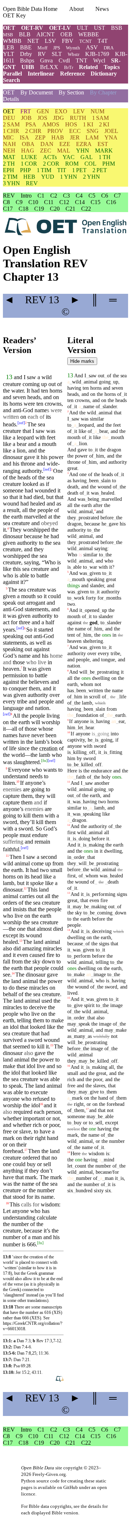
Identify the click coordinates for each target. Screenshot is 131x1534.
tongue (108, 659)
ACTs (50, 157)
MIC (8, 137)
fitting (114, 752)
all (69, 505)
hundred (82, 1190)
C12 (64, 202)
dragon (114, 450)
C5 (91, 195)
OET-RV (32, 28)
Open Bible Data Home (30, 9)
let (79, 727)
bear (102, 431)
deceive (38, 1007)
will (83, 672)
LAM (92, 137)
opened (90, 610)
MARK (104, 150)
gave (52, 974)
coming (103, 913)
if (117, 740)
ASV (92, 47)
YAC (69, 157)
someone (76, 1116)
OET (9, 28)
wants (50, 770)
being (92, 499)
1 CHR (11, 131)
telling (24, 1020)
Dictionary (104, 73)
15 (51, 1045)
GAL (86, 157)
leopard (25, 437)
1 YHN (68, 177)
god (94, 622)
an (113, 721)
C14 (80, 202)
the (116, 375)
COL (90, 164)
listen (9, 783)
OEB (66, 34)
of (107, 375)
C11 (48, 202)
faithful (11, 849)
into (115, 733)
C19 (39, 209)
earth (17, 517)
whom (86, 684)
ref (21, 422)
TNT (81, 60)
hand (52, 1138)
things (73, 585)
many (78, 1036)
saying (31, 562)
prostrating (107, 672)
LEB (8, 47)
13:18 (8, 1307)
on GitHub (67, 1487)
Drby (26, 54)
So (29, 629)
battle (42, 575)
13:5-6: (9, 1353)
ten (86, 388)
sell (97, 1122)
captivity (76, 740)
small (72, 1073)
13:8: (7, 1365)
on (92, 394)
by (79, 758)
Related (88, 67)
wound (34, 935)
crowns (53, 404)
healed (37, 503)
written (94, 690)
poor (97, 1079)
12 (25, 888)
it (54, 688)
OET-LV (60, 28)
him (99, 456)
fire (50, 955)
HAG (27, 150)
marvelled (35, 517)
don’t (46, 1171)
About (76, 9)
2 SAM (11, 124)
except (111, 1122)
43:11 (36, 1372)
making (95, 845)
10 (17, 781)
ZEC (45, 150)
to (69, 425)
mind (107, 1159)
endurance (101, 771)
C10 (33, 202)
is (80, 554)
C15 (95, 202)
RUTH (78, 118)
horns (9, 876)
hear (88, 727)
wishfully (101, 1036)
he (104, 524)
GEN (43, 111)
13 (9, 377)
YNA (111, 137)
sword (35, 1040)
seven (19, 397)
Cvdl (64, 60)
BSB (116, 28)
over (91, 653)
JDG (58, 118)
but (49, 497)
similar (97, 419)
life (12, 748)
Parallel (12, 73)
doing (83, 838)
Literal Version (81, 345)
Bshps (27, 60)
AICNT (45, 34)
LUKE (29, 157)
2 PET (99, 170)
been (93, 480)
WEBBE (88, 34)
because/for (107, 1172)
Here (72, 771)
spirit (89, 1005)
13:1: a (9, 1340)
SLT (57, 54)
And (78, 375)
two (44, 870)
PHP (25, 170)
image (98, 974)
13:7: (7, 1359)
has (70, 690)
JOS (42, 118)
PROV (55, 131)
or (89, 1104)
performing (102, 894)
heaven (11, 669)
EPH (8, 170)
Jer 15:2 (22, 1372)
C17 (8, 209)
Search (11, 80)
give (77, 1005)
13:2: (7, 1347)
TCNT (85, 41)
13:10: (9, 1372)
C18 (23, 209)
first (71, 832)
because (33, 536)
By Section (71, 92)
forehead (13, 1151)
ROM (72, 164)
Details (11, 99)
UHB (27, 67)
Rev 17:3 (44, 1340)
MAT (9, 157)
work (77, 598)
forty (91, 598)
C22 (86, 209)
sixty (99, 1190)
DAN (46, 144)
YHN (82, 150)
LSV (50, 41)
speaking (95, 579)
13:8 (7, 1256)
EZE (64, 144)
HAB (57, 137)
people (46, 701)
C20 (55, 209)
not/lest (73, 1129)
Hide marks (82, 361)
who (108, 561)
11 (7, 855)
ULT (82, 28)
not (98, 684)
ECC (75, 131)
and (7, 909)
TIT (61, 170)
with (103, 567)
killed (86, 764)
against (41, 649)
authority (32, 471)
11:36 (43, 1353)
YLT (8, 54)
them (110, 1092)
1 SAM (100, 118)
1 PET (79, 170)
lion (21, 450)
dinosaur (13, 457)
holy (106, 777)
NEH (9, 150)
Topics (112, 67)
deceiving (101, 931)
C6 (104, 195)
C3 (66, 195)
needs (36, 776)
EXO (61, 111)
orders (10, 903)
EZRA (84, 144)
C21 (70, 209)
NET (33, 41)
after (98, 505)
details (94, 1506)
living (53, 716)
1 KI (88, 124)
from (112, 709)
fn (44, 760)
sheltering (93, 641)
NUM (97, 111)
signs (122, 894)
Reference (72, 73)
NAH (9, 144)
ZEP (40, 137)
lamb (8, 883)
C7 (117, 195)
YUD (47, 177)
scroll (94, 696)
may (76, 906)
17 (25, 1149)
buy (76, 1122)
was (84, 419)
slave (25, 1131)
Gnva (46, 60)
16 (41, 1103)
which (100, 703)
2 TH (9, 164)
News (102, 9)
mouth (28, 596)
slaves (99, 1085)
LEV (79, 111)
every (9, 701)
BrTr (68, 67)
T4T (103, 41)
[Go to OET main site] (65, 226)
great (72, 468)
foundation (86, 715)
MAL (63, 150)
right (40, 1138)
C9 (19, 202)
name (24, 656)
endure (40, 835)
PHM (108, 164)
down (119, 913)
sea (123, 375)
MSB (8, 34)
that (118, 412)
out (101, 375)
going (105, 382)
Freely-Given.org (49, 1474)
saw (31, 377)
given (94, 573)
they (71, 517)
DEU (9, 118)
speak (9, 603)
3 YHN (11, 183)
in (114, 635)
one (83, 474)
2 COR (51, 164)
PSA (30, 124)
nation (42, 708)
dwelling (101, 678)
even (94, 900)
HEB (29, 177)
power (56, 457)
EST (103, 144)
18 (7, 1203)
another (102, 783)
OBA (28, 144)
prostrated (87, 517)
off (91, 752)
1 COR (29, 164)
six (70, 1190)
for (101, 598)
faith (80, 777)
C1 (40, 195)
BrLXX (49, 67)
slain (105, 480)
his (45, 656)
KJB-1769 (97, 54)
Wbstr (73, 54)
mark (76, 1098)
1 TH (105, 157)
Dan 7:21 (21, 1359)
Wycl (99, 60)
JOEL (111, 131)
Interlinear (41, 73)
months (112, 598)
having (74, 388)
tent (71, 635)
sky (36, 961)
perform (81, 956)
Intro (26, 195)
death (72, 487)
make (78, 974)
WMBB (12, 41)
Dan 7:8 (24, 1353)
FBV (68, 41)
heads (24, 477)
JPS (56, 47)
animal (22, 863)
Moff (42, 47)
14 (13, 973)
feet (51, 437)
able (76, 567)
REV (32, 183)
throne (28, 463)
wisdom (50, 1204)
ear (120, 721)
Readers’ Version (19, 345)
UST (99, 28)
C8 (6, 202)
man (37, 1237)
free (71, 1085)
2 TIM (10, 177)
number (46, 1190)
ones (106, 635)
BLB (25, 34)
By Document (36, 92)
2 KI (104, 124)
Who (72, 554)
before (107, 517)
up (114, 382)
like (82, 431)
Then (15, 857)
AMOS (50, 124)
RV (42, 54)
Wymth (73, 47)
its (21, 935)
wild (8, 863)
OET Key (14, 15)
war (92, 567)
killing (79, 752)
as (69, 480)
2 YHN (91, 177)
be (91, 672)
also (100, 1017)
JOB (26, 118)
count (79, 1166)
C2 (53, 195)
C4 (79, 195)
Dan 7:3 (24, 1340)
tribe (22, 701)
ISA (24, 137)
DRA (109, 47)
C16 (111, 202)
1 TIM (44, 170)
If (71, 721)
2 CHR (33, 131)
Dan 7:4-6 (22, 1347)
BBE (26, 47)
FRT (25, 111)
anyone (81, 721)
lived (72, 993)
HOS (71, 124)
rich (71, 1079)
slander (108, 406)
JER (75, 137)
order (78, 857)
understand (15, 776)
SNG (93, 131)
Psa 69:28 (22, 1365)
